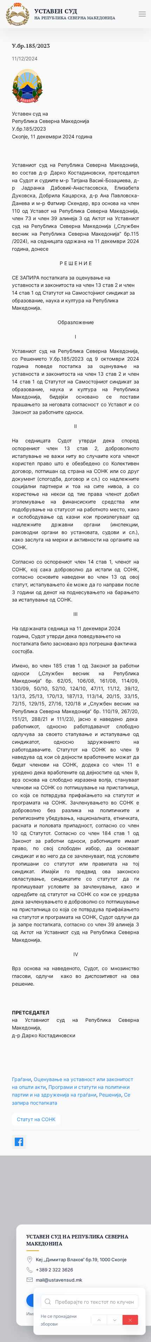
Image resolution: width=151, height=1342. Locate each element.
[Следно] (115, 1320)
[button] (142, 14)
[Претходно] (99, 1320)
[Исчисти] (130, 1320)
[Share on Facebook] (19, 1142)
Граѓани (21, 1079)
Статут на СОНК (36, 1119)
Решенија (110, 1095)
